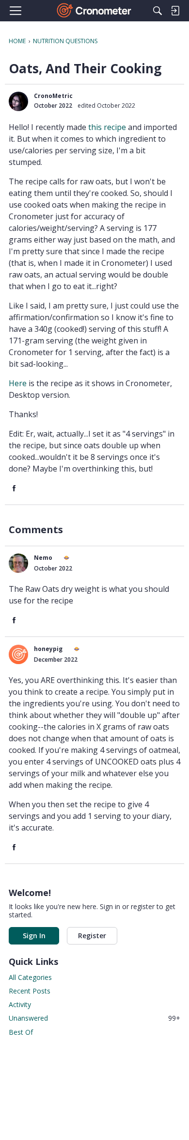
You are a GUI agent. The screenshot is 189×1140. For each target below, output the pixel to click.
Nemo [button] (43, 558)
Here (19, 383)
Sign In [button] (34, 935)
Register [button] (92, 935)
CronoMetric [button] (53, 96)
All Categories (30, 977)
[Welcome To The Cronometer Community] (94, 10)
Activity (20, 1004)
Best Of (21, 1032)
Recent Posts (29, 990)
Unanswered (94, 1018)
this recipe (108, 127)
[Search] (157, 10)
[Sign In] (175, 10)
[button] (18, 101)
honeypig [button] (48, 649)
